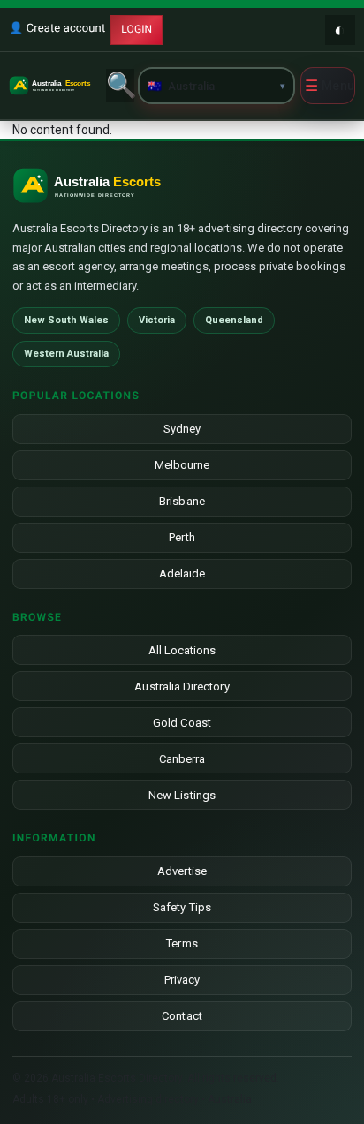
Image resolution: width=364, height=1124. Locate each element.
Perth (181, 537)
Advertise (182, 871)
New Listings (182, 795)
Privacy (182, 979)
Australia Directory (181, 686)
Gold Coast (182, 722)
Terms (181, 943)
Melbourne (182, 464)
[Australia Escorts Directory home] (55, 85)
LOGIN (136, 29)
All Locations (182, 650)
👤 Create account (57, 28)
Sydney (182, 428)
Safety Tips (182, 907)
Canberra (182, 759)
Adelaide (182, 573)
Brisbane (182, 501)
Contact (181, 1015)
